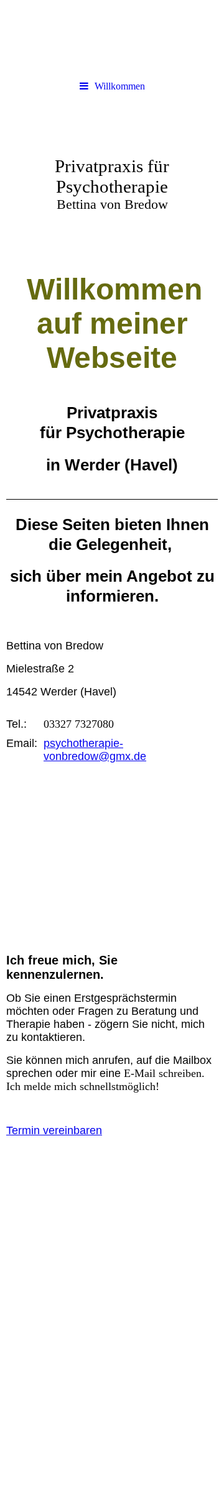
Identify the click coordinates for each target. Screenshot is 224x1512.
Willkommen (120, 86)
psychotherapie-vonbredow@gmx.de (95, 750)
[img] (112, 37)
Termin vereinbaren (54, 1130)
